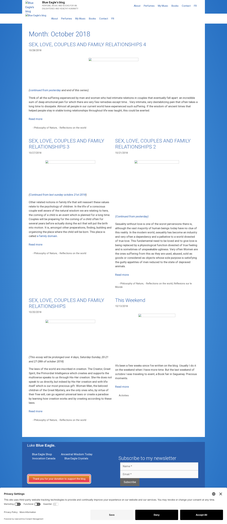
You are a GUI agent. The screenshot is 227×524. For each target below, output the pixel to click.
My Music (163, 5)
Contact (186, 5)
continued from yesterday (45, 90)
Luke (41, 445)
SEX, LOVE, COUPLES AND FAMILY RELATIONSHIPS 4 (87, 44)
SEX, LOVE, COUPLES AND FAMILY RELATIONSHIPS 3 (66, 144)
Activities (124, 395)
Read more (35, 119)
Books (174, 5)
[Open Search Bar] (201, 6)
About (137, 5)
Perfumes (149, 5)
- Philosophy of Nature (44, 127)
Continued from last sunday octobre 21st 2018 (58, 194)
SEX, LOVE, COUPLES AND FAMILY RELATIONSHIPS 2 (153, 144)
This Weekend (130, 300)
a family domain (47, 236)
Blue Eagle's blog (53, 2)
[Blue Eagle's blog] (36, 15)
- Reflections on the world (72, 127)
